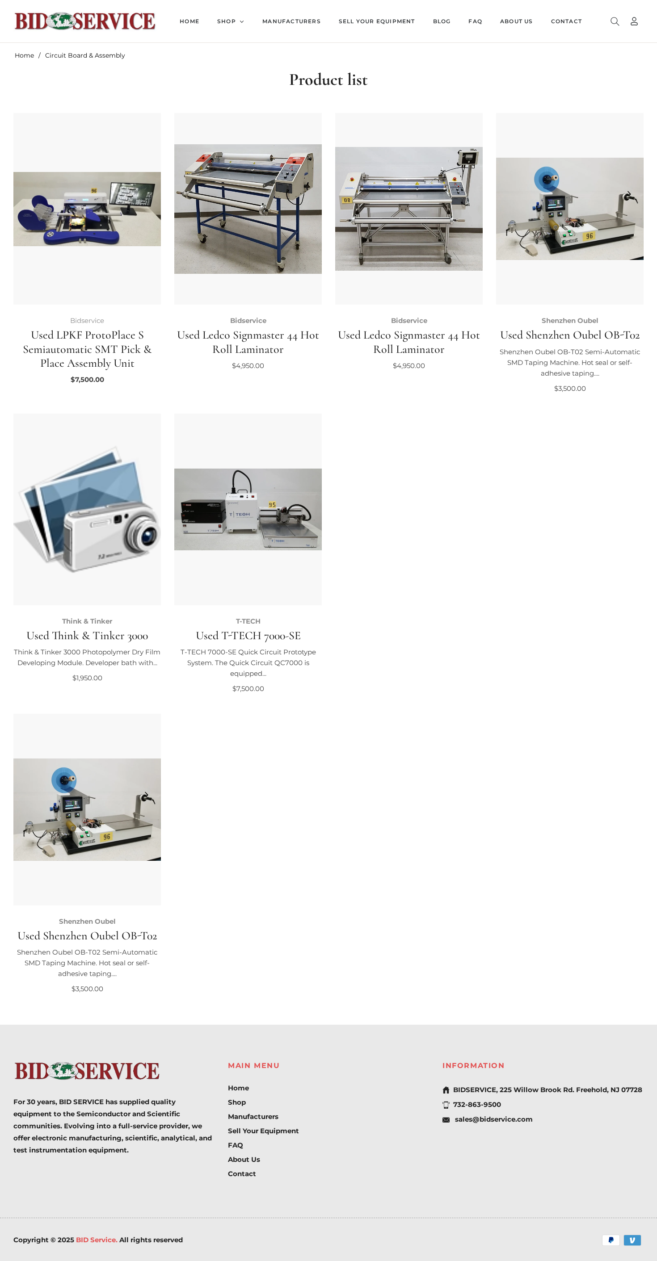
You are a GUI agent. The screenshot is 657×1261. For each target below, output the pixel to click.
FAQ (235, 1145)
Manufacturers (253, 1116)
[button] (615, 21)
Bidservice (87, 320)
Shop (237, 1102)
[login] (634, 21)
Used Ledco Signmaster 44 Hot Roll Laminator (248, 342)
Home (24, 55)
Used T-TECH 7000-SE (248, 635)
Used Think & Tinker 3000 (87, 635)
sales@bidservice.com (493, 1119)
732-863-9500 (477, 1104)
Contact (242, 1173)
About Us (244, 1159)
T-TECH (248, 621)
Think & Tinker (87, 621)
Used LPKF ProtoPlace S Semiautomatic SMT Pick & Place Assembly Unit (87, 348)
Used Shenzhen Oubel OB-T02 (570, 335)
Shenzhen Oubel (570, 320)
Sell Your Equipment (263, 1131)
